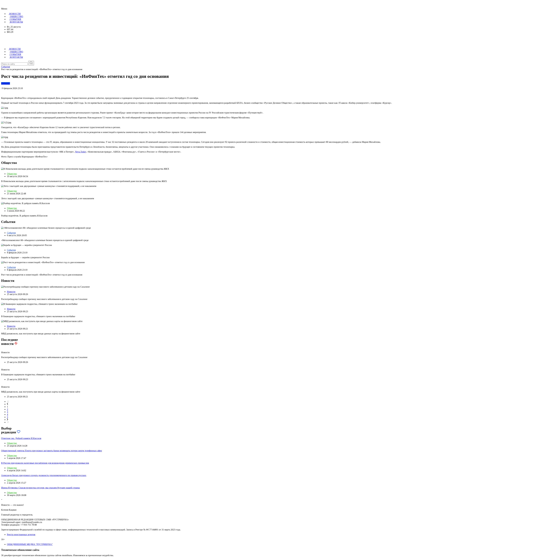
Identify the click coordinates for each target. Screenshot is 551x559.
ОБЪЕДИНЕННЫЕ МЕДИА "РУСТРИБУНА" (30, 544)
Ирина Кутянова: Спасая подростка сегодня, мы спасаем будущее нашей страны (40, 487)
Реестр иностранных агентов (21, 534)
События (5, 83)
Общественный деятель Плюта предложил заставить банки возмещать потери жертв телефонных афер (51, 450)
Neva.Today (80, 152)
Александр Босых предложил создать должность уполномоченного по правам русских (43, 475)
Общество (12, 173)
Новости (11, 291)
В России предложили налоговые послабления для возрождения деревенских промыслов (45, 463)
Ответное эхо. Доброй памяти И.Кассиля (21, 438)
